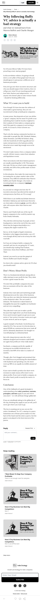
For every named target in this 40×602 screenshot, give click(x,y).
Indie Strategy (7, 9)
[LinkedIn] (20, 586)
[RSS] (25, 586)
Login (22, 2)
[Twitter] (15, 586)
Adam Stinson (13, 35)
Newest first (29, 428)
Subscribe (31, 2)
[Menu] (37, 2)
